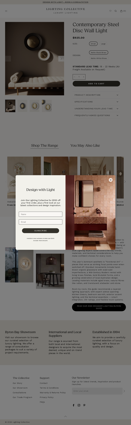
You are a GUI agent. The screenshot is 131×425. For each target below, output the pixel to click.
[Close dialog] (110, 179)
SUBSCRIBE (40, 230)
